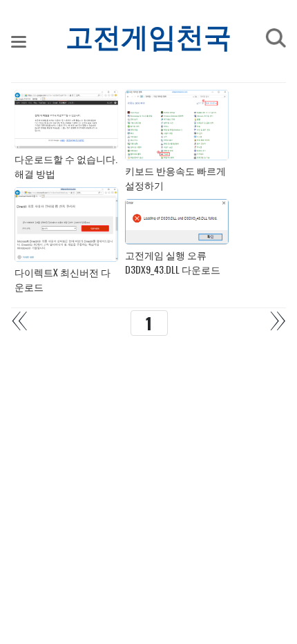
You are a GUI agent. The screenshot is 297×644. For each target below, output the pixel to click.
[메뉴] (18, 41)
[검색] (275, 38)
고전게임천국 (148, 38)
